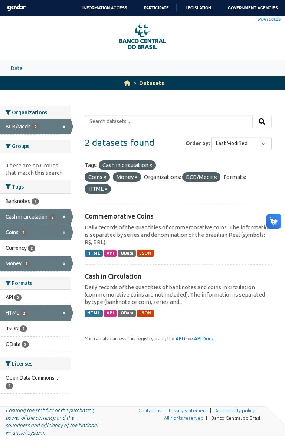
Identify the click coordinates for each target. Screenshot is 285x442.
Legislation (198, 7)
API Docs (203, 338)
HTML (93, 253)
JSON (145, 253)
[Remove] (151, 165)
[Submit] (262, 121)
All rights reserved (183, 417)
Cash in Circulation (113, 276)
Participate (156, 7)
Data (16, 68)
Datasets (151, 83)
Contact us (149, 410)
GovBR (16, 7)
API (110, 253)
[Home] (127, 83)
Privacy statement (188, 410)
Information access (104, 7)
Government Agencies (253, 7)
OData (127, 253)
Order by (197, 143)
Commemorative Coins (119, 216)
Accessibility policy (235, 410)
